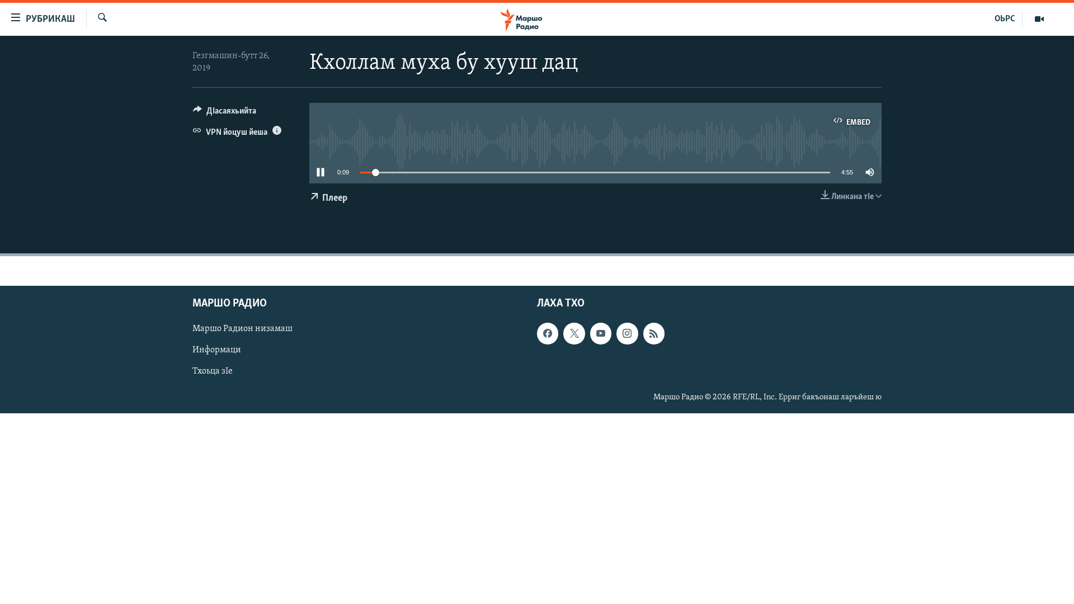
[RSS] (654, 333)
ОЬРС (1005, 19)
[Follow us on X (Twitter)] (574, 333)
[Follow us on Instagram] (627, 333)
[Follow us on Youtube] (600, 333)
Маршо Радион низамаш (242, 328)
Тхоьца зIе (212, 371)
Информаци (216, 350)
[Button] (224, 113)
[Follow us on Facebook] (547, 333)
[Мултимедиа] (1039, 19)
